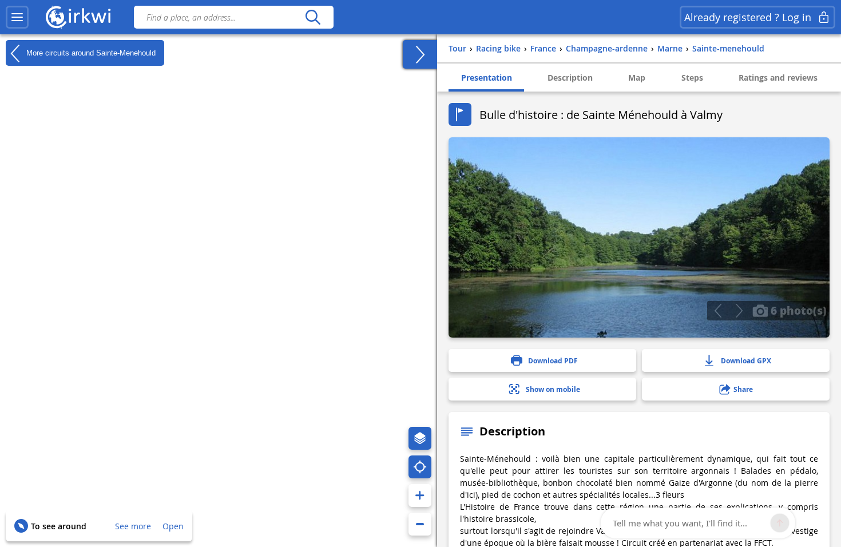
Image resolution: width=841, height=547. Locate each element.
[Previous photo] (717, 310)
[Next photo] (738, 310)
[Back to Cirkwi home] (78, 17)
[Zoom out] (419, 524)
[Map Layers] (419, 438)
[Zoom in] (419, 495)
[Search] (312, 17)
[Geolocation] (419, 466)
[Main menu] (17, 17)
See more (133, 526)
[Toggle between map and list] (420, 54)
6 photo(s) (797, 310)
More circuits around (90, 52)
